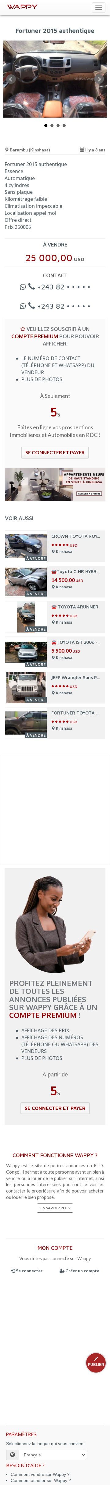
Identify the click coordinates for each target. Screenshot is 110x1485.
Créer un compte (81, 1270)
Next (99, 79)
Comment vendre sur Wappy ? (40, 1474)
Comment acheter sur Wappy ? (41, 1480)
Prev (11, 79)
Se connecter (28, 1270)
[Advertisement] (55, 810)
